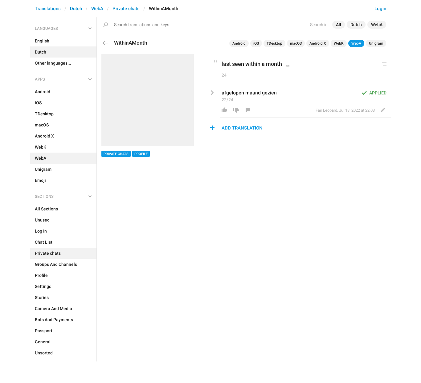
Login (380, 8)
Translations (48, 8)
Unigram (376, 43)
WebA (97, 8)
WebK (339, 43)
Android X (317, 43)
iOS (256, 43)
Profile (141, 154)
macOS (296, 43)
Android (239, 43)
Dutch (76, 8)
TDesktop (274, 43)
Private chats (126, 8)
